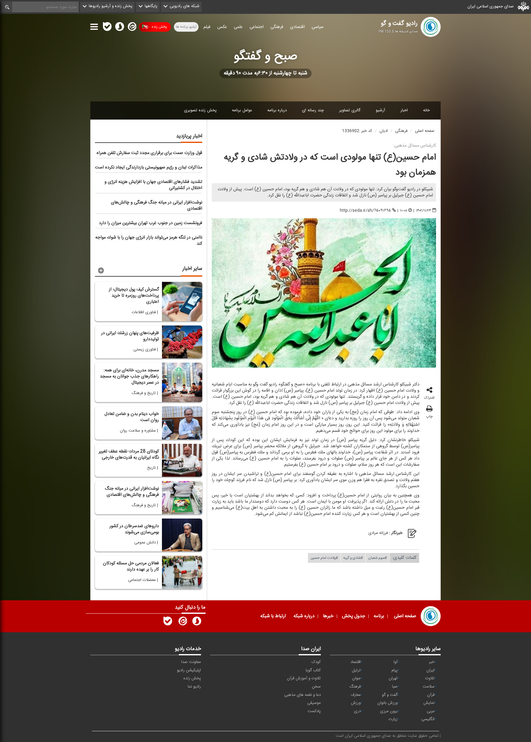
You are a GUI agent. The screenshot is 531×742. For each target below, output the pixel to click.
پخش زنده (159, 27)
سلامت (429, 686)
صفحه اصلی (425, 131)
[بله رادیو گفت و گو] (168, 622)
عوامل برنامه (242, 110)
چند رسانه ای (313, 110)
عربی (431, 711)
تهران (393, 678)
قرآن (431, 695)
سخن (316, 686)
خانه (426, 110)
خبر (432, 662)
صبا (395, 686)
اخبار (404, 110)
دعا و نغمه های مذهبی (302, 695)
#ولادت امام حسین (324, 558)
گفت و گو (390, 695)
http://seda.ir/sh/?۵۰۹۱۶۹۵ (365, 210)
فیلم (206, 27)
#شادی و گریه (353, 558)
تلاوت (430, 678)
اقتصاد (356, 662)
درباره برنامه (277, 110)
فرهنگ (355, 686)
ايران (431, 670)
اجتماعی (257, 27)
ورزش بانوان (387, 703)
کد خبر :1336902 (357, 131)
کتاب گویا (313, 670)
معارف (356, 695)
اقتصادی (297, 27)
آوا (396, 662)
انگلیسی (428, 719)
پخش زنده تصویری (200, 110)
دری (357, 711)
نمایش (429, 703)
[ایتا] (131, 28)
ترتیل (356, 670)
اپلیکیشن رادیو (189, 670)
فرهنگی (276, 27)
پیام (394, 670)
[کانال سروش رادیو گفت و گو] (196, 622)
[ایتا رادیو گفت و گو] (182, 622)
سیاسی (318, 27)
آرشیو (380, 110)
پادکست (314, 711)
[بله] (107, 28)
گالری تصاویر (349, 110)
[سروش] (119, 28)
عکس (222, 27)
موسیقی (314, 703)
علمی (238, 27)
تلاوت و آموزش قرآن (304, 678)
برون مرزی (389, 711)
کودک (316, 662)
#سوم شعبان (377, 558)
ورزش (356, 703)
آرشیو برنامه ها (186, 27)
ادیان (384, 131)
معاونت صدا (191, 662)
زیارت (393, 719)
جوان (356, 678)
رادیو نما (194, 686)
